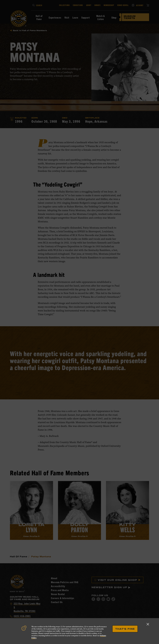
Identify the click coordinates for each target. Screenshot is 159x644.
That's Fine (125, 628)
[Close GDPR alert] (148, 624)
